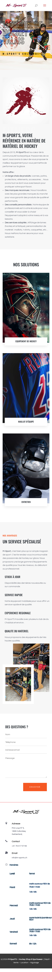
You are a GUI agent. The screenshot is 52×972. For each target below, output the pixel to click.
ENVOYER (35, 787)
